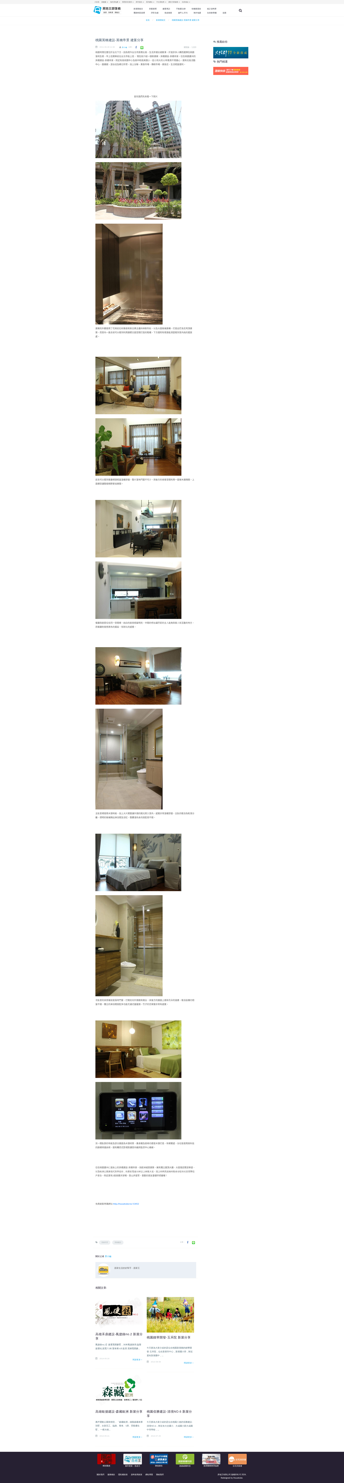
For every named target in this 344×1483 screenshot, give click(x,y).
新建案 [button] (104, 2)
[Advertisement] (231, 116)
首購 (224, 13)
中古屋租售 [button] (160, 2)
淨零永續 (154, 13)
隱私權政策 (123, 1475)
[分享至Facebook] (136, 47)
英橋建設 (118, 1242)
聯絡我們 (160, 1475)
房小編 (124, 47)
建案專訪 (166, 9)
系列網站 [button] (149, 2)
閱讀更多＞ (138, 1360)
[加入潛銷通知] (230, 71)
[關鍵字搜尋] (240, 10)
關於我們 (100, 1475)
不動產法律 (181, 9)
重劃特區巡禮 (139, 13)
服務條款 (111, 1475)
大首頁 (96, 2)
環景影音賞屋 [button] (127, 2)
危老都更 (168, 13)
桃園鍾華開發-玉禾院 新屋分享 (169, 1337)
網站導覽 (149, 1475)
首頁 (147, 20)
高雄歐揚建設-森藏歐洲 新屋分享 (119, 1411)
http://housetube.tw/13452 (126, 1204)
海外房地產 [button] (114, 2)
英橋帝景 (104, 1242)
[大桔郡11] (230, 53)
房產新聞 (153, 9)
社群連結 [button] (185, 2)
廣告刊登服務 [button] (173, 2)
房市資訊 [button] (139, 2)
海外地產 (197, 13)
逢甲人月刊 (182, 13)
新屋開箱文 (138, 9)
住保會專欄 (211, 13)
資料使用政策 (136, 1475)
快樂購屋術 (196, 9)
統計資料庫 (211, 9)
